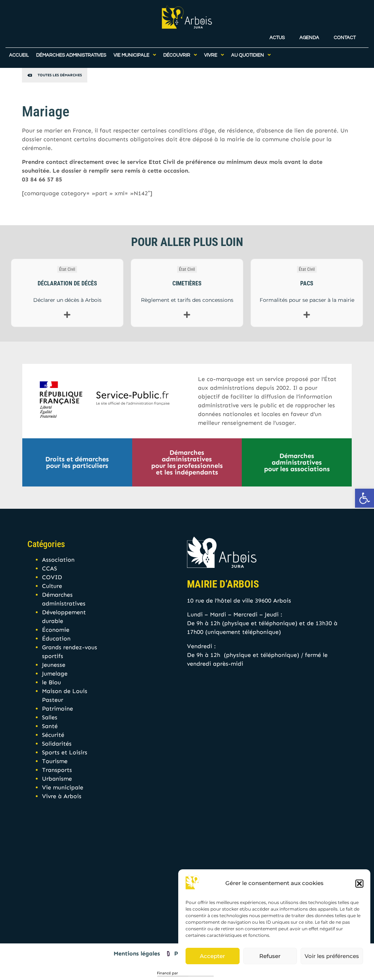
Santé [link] (50, 726)
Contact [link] (345, 37)
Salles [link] (49, 717)
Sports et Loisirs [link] (64, 752)
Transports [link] (57, 769)
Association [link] (58, 559)
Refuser (269, 956)
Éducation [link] (56, 638)
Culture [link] (52, 585)
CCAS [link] (49, 568)
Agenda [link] (309, 37)
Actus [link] (277, 37)
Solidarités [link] (57, 743)
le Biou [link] (51, 682)
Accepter (212, 956)
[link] (364, 498)
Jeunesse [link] (53, 664)
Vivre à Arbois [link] (61, 796)
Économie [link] (55, 629)
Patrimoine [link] (57, 708)
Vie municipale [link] (62, 787)
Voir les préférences (332, 956)
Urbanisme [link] (57, 778)
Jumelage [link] (55, 673)
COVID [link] (52, 577)
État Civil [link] (67, 269)
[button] (359, 883)
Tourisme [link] (55, 761)
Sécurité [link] (53, 734)
